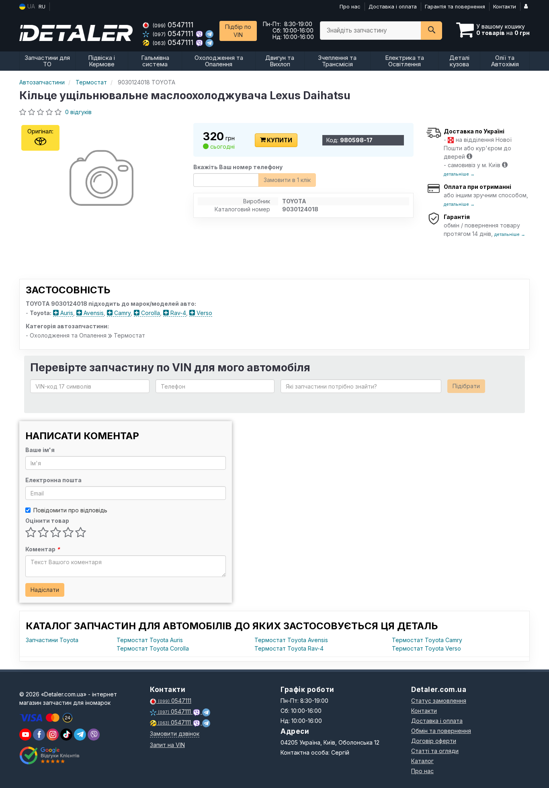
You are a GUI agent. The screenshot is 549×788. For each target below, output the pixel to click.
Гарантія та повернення (455, 6)
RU (42, 6)
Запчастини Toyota (52, 640)
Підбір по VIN (238, 30)
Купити (279, 140)
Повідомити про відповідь (70, 510)
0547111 (173, 24)
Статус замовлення (438, 700)
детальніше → (459, 174)
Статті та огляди (435, 750)
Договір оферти (433, 740)
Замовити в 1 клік (287, 179)
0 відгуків (78, 111)
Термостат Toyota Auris (150, 640)
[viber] (39, 735)
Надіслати (45, 589)
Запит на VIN (167, 744)
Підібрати (466, 386)
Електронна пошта (53, 480)
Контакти (504, 6)
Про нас (350, 6)
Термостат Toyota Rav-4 (289, 648)
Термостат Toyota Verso (426, 648)
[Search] (431, 30)
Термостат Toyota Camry (427, 640)
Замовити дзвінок (174, 733)
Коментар (42, 549)
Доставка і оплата (393, 6)
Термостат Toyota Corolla (153, 648)
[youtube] (25, 735)
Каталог (422, 760)
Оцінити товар (47, 520)
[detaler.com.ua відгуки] (50, 755)
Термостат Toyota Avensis (291, 640)
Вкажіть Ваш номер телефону (238, 167)
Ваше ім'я (40, 449)
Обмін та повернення (441, 730)
